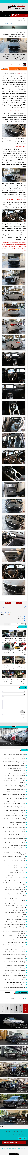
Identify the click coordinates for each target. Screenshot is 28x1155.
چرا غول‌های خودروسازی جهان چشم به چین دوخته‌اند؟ (14, 962)
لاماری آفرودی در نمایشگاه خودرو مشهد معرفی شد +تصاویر (20, 681)
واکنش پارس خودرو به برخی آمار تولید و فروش (16, 878)
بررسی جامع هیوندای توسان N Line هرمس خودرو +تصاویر (17, 1042)
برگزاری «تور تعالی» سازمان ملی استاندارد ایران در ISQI (14, 857)
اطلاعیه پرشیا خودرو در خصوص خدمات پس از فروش (14, 804)
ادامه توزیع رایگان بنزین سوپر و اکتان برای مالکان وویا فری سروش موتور (14, 932)
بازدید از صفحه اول (20, 616)
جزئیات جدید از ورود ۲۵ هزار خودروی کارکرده (16, 799)
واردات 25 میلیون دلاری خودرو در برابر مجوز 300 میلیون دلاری (14, 946)
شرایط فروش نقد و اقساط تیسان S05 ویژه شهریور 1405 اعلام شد (14, 781)
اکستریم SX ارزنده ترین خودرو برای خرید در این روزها (14, 973)
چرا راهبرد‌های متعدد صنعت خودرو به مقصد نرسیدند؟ (14, 968)
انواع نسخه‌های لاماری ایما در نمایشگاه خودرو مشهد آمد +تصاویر (8, 667)
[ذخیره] (5, 23)
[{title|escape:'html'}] (14, 738)
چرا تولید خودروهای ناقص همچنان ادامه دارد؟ (16, 922)
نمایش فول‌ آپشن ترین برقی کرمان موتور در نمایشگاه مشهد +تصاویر (8, 653)
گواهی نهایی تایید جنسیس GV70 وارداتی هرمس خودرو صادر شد (14, 795)
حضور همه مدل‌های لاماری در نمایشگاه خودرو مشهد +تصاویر (8, 681)
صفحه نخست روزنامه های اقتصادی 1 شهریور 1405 (15, 801)
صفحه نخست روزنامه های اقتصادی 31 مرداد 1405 (15, 832)
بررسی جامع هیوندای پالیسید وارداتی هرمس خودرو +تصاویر (16, 1105)
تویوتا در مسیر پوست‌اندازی (20, 868)
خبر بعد (18, 603)
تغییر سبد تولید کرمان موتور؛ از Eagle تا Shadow (15, 949)
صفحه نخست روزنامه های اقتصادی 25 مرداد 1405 (15, 952)
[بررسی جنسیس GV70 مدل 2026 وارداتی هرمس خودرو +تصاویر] (14, 1117)
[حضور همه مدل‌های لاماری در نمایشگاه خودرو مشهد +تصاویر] (8, 674)
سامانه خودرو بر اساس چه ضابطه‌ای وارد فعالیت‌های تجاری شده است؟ (14, 762)
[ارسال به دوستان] (2, 23)
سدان (19, 22)
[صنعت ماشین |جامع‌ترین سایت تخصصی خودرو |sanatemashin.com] (14, 7)
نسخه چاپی (21, 620)
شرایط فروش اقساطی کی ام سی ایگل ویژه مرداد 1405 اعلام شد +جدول (14, 936)
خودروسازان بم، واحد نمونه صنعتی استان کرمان (16, 789)
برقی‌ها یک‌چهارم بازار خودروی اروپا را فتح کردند (16, 768)
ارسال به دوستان (21, 618)
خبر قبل (8, 603)
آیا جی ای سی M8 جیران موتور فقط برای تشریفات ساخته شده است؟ (14, 807)
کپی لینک (7, 624)
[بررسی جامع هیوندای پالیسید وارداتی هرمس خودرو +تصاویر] (14, 1101)
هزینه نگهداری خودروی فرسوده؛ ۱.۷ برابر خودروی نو (15, 765)
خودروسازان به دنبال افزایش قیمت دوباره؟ (17, 773)
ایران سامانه (11, 1153)
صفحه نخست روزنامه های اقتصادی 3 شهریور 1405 (15, 759)
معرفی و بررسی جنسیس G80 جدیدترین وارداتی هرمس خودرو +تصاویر (15, 1058)
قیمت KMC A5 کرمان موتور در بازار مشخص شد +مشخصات (20, 667)
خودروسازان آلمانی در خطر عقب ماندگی (17, 985)
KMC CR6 (18, 607)
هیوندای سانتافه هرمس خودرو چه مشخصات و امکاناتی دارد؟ (14, 913)
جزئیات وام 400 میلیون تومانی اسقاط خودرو (16, 982)
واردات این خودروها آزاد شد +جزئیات (18, 873)
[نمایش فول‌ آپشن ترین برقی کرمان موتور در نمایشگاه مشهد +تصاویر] (8, 646)
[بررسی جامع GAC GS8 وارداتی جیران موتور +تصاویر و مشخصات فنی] (14, 1085)
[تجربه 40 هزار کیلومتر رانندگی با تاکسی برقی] (8, 633)
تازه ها (9, 15)
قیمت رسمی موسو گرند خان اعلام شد (18, 825)
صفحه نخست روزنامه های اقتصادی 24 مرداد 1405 (15, 980)
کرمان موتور (24, 608)
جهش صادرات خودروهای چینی (19, 940)
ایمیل (24, 694)
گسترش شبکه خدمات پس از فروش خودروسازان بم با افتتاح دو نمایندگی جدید (14, 906)
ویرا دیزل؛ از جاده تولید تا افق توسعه (18, 910)
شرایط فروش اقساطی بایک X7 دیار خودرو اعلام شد (15, 778)
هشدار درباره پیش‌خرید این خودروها (18, 822)
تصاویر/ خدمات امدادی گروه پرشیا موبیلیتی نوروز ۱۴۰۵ (14, 746)
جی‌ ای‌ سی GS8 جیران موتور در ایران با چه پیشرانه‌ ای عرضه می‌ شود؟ (14, 835)
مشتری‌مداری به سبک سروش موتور (18, 845)
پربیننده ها (4, 15)
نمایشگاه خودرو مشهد (6, 607)
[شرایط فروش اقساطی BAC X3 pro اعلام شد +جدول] (20, 633)
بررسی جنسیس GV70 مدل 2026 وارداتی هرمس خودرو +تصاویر (16, 1121)
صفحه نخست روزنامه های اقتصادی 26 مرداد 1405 (15, 924)
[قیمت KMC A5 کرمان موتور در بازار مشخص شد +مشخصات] (20, 660)
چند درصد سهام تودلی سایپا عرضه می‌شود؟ (16, 865)
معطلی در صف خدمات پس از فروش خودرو (16, 919)
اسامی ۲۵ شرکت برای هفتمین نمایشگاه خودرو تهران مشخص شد (14, 928)
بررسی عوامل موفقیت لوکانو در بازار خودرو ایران (16, 958)
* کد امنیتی (23, 710)
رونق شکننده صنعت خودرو (20, 813)
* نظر (24, 698)
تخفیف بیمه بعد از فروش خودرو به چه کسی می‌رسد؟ (14, 898)
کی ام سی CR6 (13, 607)
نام (24, 689)
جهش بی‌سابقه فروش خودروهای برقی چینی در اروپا (15, 987)
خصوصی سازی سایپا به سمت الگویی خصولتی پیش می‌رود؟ (14, 883)
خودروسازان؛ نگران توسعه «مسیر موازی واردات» (15, 875)
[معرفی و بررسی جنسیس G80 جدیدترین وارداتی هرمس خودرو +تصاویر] (14, 1053)
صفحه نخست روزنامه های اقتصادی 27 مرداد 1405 (15, 903)
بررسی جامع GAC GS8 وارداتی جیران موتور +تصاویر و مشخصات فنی (15, 1089)
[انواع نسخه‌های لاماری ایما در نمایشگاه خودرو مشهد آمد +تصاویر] (8, 660)
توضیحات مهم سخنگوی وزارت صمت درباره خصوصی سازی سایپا (14, 890)
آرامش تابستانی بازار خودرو (20, 770)
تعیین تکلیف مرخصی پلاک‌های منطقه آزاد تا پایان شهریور (14, 819)
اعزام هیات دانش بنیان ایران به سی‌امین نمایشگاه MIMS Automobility (14, 955)
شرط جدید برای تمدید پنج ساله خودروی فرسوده (15, 887)
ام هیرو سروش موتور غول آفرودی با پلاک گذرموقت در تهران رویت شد (14, 786)
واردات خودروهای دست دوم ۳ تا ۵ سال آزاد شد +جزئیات (14, 828)
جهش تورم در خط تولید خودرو (19, 917)
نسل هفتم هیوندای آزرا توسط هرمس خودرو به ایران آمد (14, 839)
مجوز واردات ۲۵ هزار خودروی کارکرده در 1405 (16, 815)
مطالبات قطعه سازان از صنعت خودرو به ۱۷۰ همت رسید (14, 861)
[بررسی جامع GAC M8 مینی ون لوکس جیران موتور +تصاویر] (14, 1069)
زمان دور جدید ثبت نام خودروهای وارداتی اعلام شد (15, 810)
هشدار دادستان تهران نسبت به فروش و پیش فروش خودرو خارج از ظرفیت (14, 853)
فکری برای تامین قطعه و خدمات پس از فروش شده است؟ (14, 895)
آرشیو (1, 1126)
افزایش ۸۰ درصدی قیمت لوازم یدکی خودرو (16, 965)
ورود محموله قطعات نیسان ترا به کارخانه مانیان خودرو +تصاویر (14, 976)
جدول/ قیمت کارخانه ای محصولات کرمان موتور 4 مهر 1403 (20, 653)
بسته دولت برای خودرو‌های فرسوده (18, 870)
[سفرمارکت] (13, 68)
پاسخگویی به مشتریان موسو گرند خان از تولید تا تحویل (14, 755)
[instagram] (15, 15)
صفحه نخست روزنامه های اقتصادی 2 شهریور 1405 (15, 776)
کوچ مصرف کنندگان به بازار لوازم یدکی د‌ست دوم (15, 970)
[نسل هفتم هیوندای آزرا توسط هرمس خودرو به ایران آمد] (14, 1021)
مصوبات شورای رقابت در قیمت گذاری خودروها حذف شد (14, 849)
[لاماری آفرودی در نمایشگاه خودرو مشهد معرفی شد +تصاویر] (20, 674)
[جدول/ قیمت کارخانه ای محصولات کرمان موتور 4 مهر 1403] (20, 646)
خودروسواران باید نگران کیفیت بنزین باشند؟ (16, 792)
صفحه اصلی (23, 22)
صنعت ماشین (19, 74)
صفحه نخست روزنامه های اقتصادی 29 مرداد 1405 (15, 843)
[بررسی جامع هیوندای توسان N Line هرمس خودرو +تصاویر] (14, 1037)
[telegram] (18, 15)
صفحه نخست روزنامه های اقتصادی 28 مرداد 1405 (15, 880)
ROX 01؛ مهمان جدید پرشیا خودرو (18, 901)
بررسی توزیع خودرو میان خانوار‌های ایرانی (17, 942)
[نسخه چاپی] (4, 23)
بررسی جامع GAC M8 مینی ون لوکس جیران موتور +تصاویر (17, 1074)
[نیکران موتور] (13, 27)
